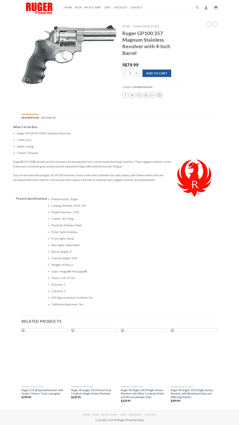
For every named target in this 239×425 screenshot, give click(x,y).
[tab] (30, 117)
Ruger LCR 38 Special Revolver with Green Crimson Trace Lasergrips (42, 392)
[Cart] (216, 8)
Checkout (121, 7)
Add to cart (156, 73)
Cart (107, 7)
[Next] (216, 368)
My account (92, 7)
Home (68, 7)
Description (30, 117)
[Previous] (21, 368)
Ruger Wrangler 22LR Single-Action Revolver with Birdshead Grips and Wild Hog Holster (192, 394)
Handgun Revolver (146, 26)
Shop (78, 7)
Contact (136, 7)
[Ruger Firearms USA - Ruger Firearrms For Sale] (40, 7)
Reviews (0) (48, 117)
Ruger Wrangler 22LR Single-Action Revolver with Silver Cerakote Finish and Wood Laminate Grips (142, 394)
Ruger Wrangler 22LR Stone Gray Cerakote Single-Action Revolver (91, 392)
